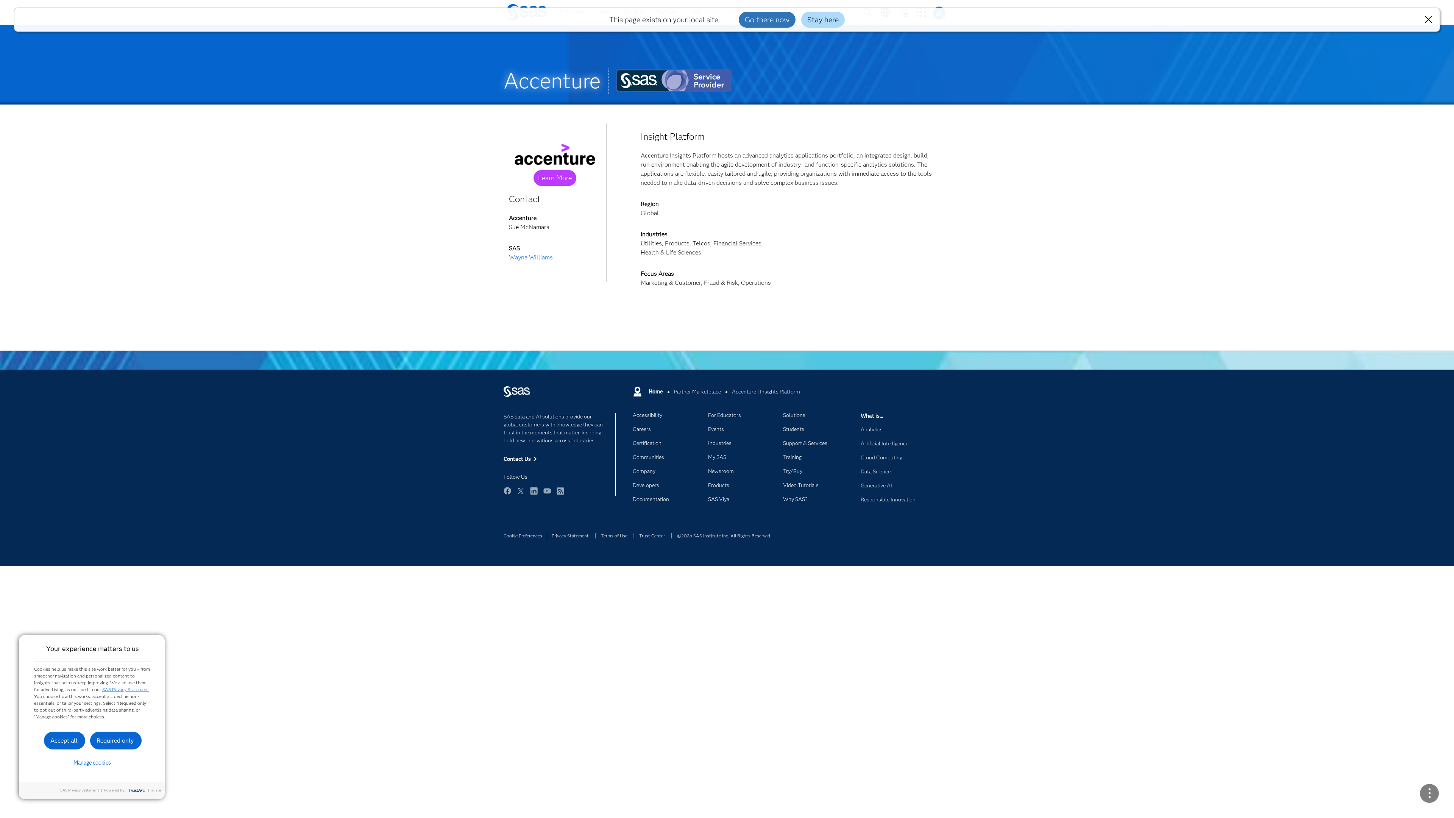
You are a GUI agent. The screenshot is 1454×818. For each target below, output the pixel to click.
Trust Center (652, 536)
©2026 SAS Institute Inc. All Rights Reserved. (724, 536)
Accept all (64, 740)
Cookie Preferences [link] (523, 536)
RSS (560, 494)
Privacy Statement (570, 536)
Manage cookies (92, 762)
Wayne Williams (531, 257)
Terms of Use (614, 536)
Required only (115, 740)
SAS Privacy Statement (125, 689)
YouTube (547, 494)
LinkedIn (534, 494)
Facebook (507, 494)
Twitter (520, 494)
